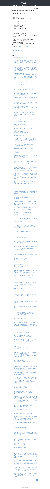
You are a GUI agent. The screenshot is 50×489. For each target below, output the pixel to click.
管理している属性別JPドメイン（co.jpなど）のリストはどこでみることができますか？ (25, 205)
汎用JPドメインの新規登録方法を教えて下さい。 (20, 447)
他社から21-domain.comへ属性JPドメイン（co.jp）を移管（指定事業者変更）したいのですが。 (26, 255)
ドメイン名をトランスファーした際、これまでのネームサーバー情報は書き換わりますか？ (25, 185)
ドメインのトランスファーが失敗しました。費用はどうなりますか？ (23, 183)
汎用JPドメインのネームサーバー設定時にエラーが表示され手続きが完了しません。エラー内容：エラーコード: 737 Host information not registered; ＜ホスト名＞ (25, 340)
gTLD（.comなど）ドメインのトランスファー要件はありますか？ (22, 172)
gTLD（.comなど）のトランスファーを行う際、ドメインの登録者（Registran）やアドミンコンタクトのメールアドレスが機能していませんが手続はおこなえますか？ (25, 170)
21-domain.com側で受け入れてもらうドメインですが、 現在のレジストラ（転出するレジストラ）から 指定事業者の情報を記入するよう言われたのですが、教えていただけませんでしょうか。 (25, 381)
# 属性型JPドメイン (14, 50)
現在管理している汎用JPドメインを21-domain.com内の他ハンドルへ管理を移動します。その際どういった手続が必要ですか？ (25, 320)
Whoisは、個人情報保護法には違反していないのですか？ (21, 149)
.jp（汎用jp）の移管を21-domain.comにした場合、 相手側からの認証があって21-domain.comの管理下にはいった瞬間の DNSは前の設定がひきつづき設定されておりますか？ (25, 364)
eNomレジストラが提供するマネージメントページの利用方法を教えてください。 (24, 71)
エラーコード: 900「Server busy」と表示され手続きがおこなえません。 (23, 332)
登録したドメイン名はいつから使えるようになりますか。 (21, 124)
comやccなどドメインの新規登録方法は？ (19, 94)
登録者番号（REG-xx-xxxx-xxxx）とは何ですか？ (20, 444)
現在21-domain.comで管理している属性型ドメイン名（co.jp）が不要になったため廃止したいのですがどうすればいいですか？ (25, 221)
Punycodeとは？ (16, 305)
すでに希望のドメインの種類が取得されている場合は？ (21, 132)
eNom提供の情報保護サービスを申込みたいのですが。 (21, 151)
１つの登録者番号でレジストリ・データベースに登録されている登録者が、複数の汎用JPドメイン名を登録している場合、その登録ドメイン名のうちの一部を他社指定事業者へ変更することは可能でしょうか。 (25, 433)
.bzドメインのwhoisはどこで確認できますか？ (20, 84)
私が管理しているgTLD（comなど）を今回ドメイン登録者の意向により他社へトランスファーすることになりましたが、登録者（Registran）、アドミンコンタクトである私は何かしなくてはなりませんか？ (26, 174)
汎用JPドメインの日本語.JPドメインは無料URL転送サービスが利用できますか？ (24, 391)
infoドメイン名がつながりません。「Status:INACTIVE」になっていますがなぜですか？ (25, 93)
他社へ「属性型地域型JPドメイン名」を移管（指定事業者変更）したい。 (23, 256)
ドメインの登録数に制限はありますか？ (19, 135)
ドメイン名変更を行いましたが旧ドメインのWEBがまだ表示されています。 (24, 212)
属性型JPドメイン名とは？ (17, 190)
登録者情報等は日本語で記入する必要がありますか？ (21, 427)
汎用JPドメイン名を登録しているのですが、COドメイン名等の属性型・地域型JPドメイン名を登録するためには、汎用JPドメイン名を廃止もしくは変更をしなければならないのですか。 (25, 454)
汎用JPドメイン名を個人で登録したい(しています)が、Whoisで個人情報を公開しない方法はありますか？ (25, 417)
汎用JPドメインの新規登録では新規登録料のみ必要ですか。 (22, 410)
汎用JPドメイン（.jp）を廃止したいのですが (20, 360)
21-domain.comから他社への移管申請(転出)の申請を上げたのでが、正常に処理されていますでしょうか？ (25, 350)
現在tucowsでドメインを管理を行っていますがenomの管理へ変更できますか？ (24, 179)
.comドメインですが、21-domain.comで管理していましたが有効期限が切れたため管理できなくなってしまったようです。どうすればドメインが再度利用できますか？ (25, 140)
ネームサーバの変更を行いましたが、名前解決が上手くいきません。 (23, 104)
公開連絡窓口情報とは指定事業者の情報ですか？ (20, 441)
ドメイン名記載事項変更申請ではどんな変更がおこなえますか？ (22, 238)
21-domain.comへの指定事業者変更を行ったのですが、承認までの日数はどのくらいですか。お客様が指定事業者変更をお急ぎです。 (25, 290)
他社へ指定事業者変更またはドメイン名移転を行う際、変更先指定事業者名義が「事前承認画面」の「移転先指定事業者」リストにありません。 (25, 389)
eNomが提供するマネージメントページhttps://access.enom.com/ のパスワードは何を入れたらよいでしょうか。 (26, 108)
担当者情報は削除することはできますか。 (19, 264)
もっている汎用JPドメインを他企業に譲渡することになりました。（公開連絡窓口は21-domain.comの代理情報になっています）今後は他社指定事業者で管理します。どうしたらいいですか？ (25, 378)
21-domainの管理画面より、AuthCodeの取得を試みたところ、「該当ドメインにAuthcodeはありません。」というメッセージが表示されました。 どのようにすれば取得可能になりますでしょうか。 (25, 74)
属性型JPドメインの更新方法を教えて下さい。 (20, 227)
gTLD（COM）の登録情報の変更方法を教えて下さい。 (21, 106)
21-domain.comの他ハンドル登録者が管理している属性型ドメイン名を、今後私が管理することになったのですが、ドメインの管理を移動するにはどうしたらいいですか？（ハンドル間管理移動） (25, 192)
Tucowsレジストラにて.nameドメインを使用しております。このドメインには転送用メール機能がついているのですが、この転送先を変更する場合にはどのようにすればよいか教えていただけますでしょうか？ (25, 463)
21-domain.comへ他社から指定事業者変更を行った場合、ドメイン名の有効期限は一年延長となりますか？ (25, 216)
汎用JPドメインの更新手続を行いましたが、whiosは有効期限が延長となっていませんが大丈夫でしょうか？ (26, 393)
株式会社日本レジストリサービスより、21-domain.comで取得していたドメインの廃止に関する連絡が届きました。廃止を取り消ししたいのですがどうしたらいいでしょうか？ (25, 229)
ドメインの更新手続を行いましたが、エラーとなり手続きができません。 (23, 136)
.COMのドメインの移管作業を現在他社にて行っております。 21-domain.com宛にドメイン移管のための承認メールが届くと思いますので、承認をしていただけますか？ (26, 168)
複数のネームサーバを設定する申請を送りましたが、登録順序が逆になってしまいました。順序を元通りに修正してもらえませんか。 (25, 285)
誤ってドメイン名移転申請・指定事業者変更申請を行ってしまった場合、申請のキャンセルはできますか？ (26, 438)
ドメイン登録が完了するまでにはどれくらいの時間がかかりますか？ (23, 128)
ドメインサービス (26, 5)
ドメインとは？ (16, 127)
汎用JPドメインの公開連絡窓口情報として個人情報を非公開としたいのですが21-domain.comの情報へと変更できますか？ (24, 384)
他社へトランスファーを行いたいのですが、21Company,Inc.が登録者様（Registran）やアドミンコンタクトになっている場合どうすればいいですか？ (25, 61)
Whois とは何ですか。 (17, 152)
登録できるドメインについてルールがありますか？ (20, 157)
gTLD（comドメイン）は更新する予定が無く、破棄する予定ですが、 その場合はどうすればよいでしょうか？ (25, 65)
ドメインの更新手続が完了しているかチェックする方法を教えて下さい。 (23, 144)
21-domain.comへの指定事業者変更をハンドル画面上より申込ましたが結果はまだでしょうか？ (25, 367)
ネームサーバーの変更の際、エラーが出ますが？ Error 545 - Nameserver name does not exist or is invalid (25, 115)
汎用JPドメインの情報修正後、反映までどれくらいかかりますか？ (22, 333)
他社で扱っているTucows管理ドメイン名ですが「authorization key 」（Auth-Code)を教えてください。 (25, 457)
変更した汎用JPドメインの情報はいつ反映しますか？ (21, 406)
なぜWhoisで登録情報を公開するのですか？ (19, 145)
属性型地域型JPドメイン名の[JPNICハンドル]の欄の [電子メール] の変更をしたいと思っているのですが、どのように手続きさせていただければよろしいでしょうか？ (25, 251)
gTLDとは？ (15, 187)
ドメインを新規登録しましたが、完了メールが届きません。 (21, 131)
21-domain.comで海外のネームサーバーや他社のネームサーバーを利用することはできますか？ (25, 98)
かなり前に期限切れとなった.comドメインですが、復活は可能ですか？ (23, 88)
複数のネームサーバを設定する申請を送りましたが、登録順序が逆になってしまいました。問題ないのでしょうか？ (25, 117)
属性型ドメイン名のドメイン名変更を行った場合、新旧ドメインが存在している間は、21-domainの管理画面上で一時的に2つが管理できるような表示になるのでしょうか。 (25, 226)
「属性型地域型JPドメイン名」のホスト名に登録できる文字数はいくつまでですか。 (25, 272)
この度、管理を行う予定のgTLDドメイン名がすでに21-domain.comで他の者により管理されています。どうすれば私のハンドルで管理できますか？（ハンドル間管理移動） (26, 68)
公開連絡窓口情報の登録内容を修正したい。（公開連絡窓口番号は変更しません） (24, 317)
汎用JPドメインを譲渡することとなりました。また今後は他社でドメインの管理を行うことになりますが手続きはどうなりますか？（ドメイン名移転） (25, 369)
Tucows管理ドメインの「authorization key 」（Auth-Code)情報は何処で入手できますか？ (25, 461)
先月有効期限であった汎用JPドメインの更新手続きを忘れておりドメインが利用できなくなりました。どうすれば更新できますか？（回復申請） (25, 311)
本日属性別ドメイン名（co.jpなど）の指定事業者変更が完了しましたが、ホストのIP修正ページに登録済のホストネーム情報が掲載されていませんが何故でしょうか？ (25, 214)
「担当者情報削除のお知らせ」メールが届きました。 (21, 259)
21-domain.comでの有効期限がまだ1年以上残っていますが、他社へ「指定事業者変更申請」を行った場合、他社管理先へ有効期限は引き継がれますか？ (25, 202)
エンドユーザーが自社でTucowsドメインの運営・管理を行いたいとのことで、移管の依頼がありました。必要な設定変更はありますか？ (25, 474)
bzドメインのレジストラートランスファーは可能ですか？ (21, 79)
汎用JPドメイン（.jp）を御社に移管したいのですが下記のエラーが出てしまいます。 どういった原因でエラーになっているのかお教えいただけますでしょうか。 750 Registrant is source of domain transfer (25, 344)
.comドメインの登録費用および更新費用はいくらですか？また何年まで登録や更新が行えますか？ (25, 86)
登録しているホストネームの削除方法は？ (19, 318)
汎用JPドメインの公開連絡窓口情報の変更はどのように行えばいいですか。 (24, 412)
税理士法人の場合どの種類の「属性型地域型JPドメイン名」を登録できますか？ (24, 253)
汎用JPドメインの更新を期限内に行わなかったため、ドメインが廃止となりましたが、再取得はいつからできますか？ (25, 330)
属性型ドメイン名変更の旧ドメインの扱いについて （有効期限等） (22, 209)
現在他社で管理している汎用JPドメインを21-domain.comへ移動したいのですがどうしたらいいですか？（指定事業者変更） (25, 403)
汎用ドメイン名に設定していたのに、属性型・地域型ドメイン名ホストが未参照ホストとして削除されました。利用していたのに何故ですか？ (25, 268)
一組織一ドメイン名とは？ (17, 188)
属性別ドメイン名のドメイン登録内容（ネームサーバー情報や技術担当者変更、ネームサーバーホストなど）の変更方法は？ (25, 249)
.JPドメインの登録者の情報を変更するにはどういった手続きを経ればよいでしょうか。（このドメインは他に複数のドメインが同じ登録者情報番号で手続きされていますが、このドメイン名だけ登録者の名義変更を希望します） (25, 313)
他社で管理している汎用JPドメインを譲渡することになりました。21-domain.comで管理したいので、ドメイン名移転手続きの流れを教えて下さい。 (25, 373)
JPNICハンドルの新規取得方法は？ (18, 199)
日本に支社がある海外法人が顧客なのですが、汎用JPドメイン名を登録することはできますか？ (25, 429)
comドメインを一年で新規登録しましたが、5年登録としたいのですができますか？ (25, 138)
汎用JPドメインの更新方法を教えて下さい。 (19, 308)
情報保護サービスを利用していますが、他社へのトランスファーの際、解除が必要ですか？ (25, 162)
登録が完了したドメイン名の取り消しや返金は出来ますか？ (21, 129)
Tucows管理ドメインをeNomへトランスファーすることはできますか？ (23, 89)
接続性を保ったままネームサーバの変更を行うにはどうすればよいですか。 (24, 275)
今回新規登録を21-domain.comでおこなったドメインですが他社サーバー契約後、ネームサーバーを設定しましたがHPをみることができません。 (25, 113)
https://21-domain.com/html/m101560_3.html (23, 46)
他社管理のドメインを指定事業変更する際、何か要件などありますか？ (23, 335)
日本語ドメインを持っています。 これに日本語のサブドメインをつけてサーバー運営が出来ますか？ (25, 307)
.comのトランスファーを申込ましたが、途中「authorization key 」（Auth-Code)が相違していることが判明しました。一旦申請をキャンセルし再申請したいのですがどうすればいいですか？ (25, 177)
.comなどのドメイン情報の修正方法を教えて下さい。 (21, 57)
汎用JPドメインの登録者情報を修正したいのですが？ (21, 387)
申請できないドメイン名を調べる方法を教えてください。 (21, 121)
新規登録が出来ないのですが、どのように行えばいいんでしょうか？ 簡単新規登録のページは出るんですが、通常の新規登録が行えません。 (25, 353)
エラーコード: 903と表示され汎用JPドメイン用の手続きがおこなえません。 (24, 336)
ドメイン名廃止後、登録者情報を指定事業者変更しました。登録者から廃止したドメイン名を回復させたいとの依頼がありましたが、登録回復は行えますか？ (25, 419)
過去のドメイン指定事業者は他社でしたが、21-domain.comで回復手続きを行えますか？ (25, 422)
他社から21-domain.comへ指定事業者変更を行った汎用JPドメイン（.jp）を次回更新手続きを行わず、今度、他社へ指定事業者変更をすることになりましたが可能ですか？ (25, 358)
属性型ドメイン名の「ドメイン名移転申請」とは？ (20, 237)
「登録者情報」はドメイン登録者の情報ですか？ (20, 443)
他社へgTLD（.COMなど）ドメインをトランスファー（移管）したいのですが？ (24, 163)
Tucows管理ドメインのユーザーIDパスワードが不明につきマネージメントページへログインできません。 (25, 468)
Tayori (25, 487)
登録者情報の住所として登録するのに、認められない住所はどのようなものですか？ (25, 435)
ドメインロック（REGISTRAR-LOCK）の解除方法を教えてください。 (23, 99)
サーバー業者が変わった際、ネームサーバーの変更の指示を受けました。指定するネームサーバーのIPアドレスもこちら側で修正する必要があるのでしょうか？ (25, 110)
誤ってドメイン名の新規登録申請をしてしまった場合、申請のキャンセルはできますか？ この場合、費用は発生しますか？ (25, 440)
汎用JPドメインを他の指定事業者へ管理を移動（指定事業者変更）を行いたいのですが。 (25, 405)
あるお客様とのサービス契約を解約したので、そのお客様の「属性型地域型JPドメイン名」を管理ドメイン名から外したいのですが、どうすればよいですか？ (25, 295)
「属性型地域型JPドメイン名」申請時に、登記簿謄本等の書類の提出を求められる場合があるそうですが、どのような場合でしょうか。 (25, 451)
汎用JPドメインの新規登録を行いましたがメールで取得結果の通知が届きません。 (24, 370)
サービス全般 (21, 5)
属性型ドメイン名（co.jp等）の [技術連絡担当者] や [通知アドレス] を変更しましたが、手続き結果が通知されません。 (26, 204)
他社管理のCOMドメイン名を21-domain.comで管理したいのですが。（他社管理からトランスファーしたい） (25, 63)
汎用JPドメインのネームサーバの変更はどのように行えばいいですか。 (23, 413)
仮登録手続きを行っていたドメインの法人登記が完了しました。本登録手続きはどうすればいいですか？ (25, 244)
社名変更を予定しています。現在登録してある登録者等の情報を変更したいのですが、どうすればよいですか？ (26, 302)
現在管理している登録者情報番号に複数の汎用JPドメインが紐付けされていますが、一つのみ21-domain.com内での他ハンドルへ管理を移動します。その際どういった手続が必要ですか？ (25, 325)
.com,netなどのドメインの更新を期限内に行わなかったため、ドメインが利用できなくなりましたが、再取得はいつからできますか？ (25, 91)
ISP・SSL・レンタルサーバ (33, 5)
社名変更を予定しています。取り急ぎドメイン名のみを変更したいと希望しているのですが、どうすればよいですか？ (25, 297)
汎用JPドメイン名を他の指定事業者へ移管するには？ (21, 315)
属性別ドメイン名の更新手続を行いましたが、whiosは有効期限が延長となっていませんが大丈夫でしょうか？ (25, 208)
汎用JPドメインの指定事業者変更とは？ (19, 374)
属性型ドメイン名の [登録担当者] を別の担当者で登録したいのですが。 (23, 196)
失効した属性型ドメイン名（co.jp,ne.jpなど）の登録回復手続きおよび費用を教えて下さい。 (25, 219)
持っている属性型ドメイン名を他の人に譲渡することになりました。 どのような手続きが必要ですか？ (25, 235)
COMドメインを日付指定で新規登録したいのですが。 (21, 125)
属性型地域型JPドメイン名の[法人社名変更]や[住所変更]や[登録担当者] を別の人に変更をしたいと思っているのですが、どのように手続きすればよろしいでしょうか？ (25, 247)
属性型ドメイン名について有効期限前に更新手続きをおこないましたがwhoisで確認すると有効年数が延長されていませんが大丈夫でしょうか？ (25, 223)
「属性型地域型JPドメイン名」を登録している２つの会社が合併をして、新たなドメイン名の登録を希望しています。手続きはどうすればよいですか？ (25, 292)
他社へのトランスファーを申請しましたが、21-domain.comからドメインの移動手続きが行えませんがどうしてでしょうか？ (25, 165)
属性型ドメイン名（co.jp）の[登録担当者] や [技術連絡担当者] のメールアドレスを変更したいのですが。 (25, 233)
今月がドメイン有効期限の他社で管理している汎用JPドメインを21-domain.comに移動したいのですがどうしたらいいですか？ (25, 401)
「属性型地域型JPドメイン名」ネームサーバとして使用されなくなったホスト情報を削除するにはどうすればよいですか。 (25, 271)
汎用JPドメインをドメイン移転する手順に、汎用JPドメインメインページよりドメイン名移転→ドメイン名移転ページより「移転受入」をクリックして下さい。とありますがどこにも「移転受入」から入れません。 (25, 355)
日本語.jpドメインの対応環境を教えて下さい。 (20, 386)
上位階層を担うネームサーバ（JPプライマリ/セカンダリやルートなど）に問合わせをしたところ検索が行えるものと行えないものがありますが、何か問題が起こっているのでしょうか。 (26, 277)
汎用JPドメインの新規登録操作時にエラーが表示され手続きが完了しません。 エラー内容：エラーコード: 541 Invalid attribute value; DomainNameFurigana (25, 449)
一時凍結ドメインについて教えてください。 (19, 288)
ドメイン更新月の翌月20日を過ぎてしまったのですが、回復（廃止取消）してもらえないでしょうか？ (25, 424)
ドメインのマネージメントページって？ (19, 101)
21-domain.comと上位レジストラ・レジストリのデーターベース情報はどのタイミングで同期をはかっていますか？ (25, 159)
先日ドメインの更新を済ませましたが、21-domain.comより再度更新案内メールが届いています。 (25, 142)
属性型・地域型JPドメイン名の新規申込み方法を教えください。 (22, 258)
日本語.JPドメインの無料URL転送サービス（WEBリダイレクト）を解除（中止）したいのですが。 (25, 323)
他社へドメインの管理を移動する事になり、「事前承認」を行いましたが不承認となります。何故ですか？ (25, 328)
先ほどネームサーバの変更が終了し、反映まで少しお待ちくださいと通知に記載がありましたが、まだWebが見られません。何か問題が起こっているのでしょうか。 (25, 280)
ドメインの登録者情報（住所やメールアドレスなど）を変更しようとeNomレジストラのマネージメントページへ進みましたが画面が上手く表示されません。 (26, 103)
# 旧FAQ (19, 50)
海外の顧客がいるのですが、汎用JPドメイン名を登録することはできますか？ (24, 431)
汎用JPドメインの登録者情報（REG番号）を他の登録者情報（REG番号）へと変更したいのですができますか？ (26, 348)
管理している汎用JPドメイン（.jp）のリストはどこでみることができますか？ (24, 361)
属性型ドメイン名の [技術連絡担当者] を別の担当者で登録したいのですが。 (24, 231)
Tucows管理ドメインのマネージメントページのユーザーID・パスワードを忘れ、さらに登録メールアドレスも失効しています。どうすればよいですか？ (25, 470)
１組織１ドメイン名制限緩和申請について (19, 194)
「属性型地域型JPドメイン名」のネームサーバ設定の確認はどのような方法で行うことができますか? (25, 283)
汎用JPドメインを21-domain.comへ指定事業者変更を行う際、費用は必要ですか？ (25, 341)
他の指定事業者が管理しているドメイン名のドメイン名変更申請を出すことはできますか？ (25, 299)
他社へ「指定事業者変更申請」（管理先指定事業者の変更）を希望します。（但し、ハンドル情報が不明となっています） (26, 198)
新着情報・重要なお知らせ (16, 5)
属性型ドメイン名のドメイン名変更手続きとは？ (20, 240)
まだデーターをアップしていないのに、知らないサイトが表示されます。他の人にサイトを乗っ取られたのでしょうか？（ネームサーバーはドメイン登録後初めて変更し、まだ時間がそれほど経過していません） (26, 77)
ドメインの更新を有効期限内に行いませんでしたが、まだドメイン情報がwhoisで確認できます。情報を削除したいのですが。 (25, 70)
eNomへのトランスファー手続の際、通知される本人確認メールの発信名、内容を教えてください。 (26, 182)
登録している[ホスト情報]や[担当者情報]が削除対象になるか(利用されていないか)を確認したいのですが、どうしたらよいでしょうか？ (25, 266)
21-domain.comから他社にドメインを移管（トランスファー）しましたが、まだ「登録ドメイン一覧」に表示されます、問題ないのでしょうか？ (25, 156)
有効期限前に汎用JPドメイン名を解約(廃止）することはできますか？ (23, 409)
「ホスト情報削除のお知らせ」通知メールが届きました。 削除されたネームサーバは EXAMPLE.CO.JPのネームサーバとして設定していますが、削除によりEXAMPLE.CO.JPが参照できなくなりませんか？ (25, 262)
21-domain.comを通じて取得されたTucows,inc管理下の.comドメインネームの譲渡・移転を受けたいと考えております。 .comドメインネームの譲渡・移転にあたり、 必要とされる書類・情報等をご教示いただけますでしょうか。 (25, 82)
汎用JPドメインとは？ (17, 303)
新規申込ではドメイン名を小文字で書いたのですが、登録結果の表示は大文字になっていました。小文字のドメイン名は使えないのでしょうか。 (25, 120)
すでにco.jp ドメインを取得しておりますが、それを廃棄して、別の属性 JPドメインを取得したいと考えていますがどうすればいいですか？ (25, 242)
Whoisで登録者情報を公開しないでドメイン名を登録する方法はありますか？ (24, 148)
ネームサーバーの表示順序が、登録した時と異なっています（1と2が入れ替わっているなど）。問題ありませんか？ (25, 476)
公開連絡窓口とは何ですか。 (17, 346)
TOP (12, 7)
